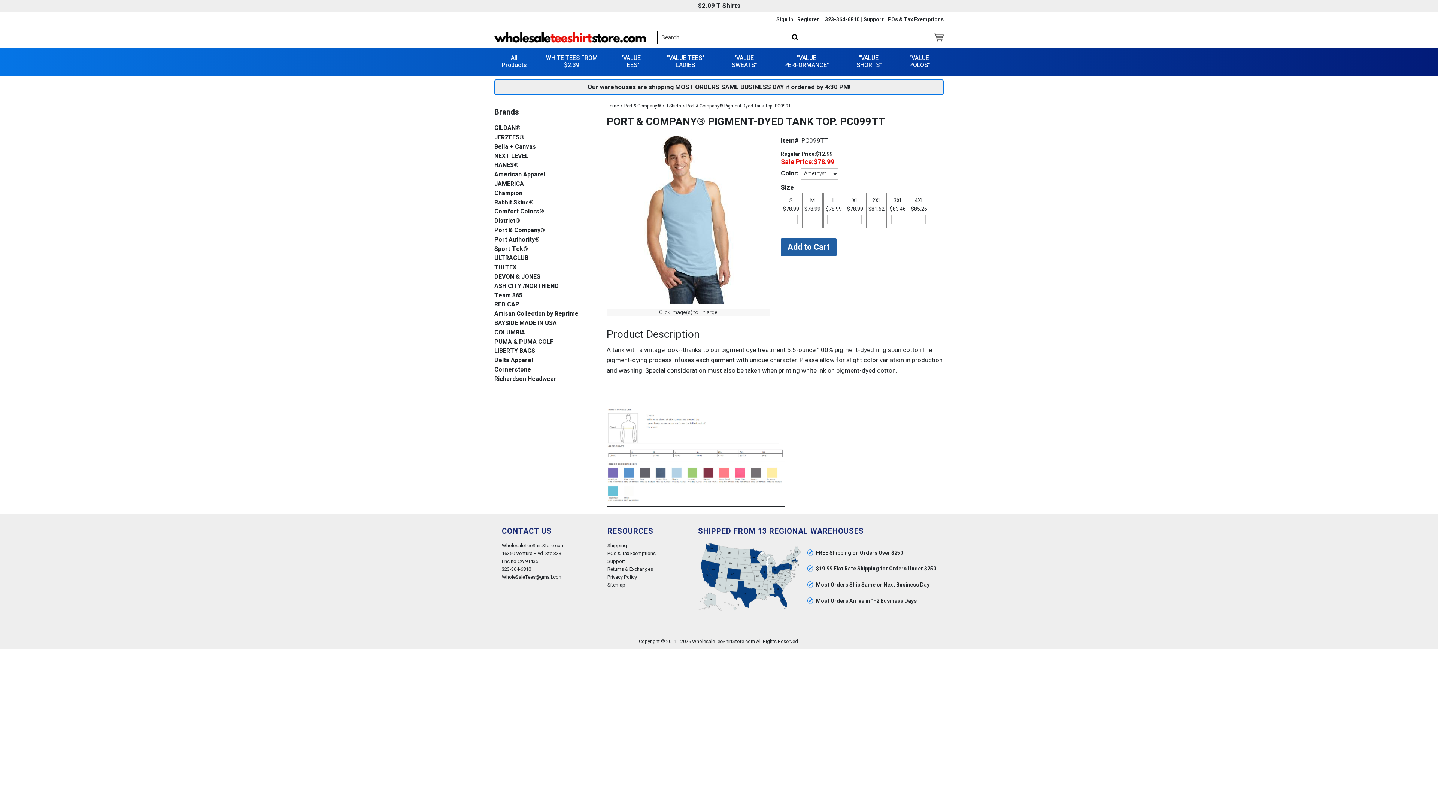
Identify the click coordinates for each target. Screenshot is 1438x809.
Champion (508, 193)
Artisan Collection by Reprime (536, 314)
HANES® (506, 165)
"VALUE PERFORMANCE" (806, 62)
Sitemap (616, 584)
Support (874, 19)
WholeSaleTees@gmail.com (532, 577)
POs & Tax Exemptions (916, 19)
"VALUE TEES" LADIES (685, 62)
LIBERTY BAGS (514, 351)
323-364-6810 (842, 19)
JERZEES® (509, 138)
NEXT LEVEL (511, 156)
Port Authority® (517, 240)
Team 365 (508, 296)
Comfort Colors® (519, 212)
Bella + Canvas (515, 147)
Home (613, 106)
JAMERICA (509, 184)
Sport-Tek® (511, 249)
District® (507, 221)
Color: (789, 173)
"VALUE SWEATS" (744, 62)
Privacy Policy (622, 577)
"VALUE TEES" (631, 62)
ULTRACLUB (511, 258)
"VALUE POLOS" (919, 62)
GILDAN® (507, 128)
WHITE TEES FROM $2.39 (572, 62)
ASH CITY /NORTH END (526, 286)
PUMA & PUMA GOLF (523, 342)
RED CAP (506, 305)
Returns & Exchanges (630, 569)
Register (808, 19)
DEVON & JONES (517, 277)
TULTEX (505, 268)
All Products (514, 62)
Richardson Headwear (525, 379)
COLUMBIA (509, 333)
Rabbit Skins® (514, 203)
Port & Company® (642, 106)
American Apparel (519, 175)
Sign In (784, 19)
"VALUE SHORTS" (869, 62)
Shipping (617, 545)
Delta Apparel (513, 360)
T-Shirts (673, 106)
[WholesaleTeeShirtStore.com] (570, 37)
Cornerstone (512, 370)
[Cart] (939, 37)
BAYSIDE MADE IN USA (525, 323)
